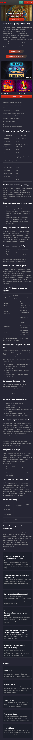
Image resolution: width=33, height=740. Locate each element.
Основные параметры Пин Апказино (12, 102)
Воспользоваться (16, 19)
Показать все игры (16, 96)
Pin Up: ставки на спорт (9, 121)
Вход (21, 2)
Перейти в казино (16, 51)
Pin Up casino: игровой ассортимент (12, 107)
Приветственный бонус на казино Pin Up (13, 113)
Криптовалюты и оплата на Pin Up (12, 124)
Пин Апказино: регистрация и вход (12, 105)
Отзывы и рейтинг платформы (11, 110)
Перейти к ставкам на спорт (16, 56)
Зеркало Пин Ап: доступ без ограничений (13, 126)
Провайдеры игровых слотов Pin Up (12, 118)
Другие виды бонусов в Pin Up (10, 116)
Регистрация (28, 2)
